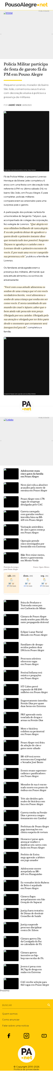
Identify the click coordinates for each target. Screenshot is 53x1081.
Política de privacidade (26, 1069)
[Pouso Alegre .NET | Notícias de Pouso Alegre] (26, 5)
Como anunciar (10, 1019)
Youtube (44, 1036)
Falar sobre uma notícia (15, 1025)
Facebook (9, 1036)
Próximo (4, 990)
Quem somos (9, 1013)
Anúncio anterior (4, 34)
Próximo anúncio (48, 34)
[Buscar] (48, 1004)
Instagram (26, 1036)
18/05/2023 (27, 105)
